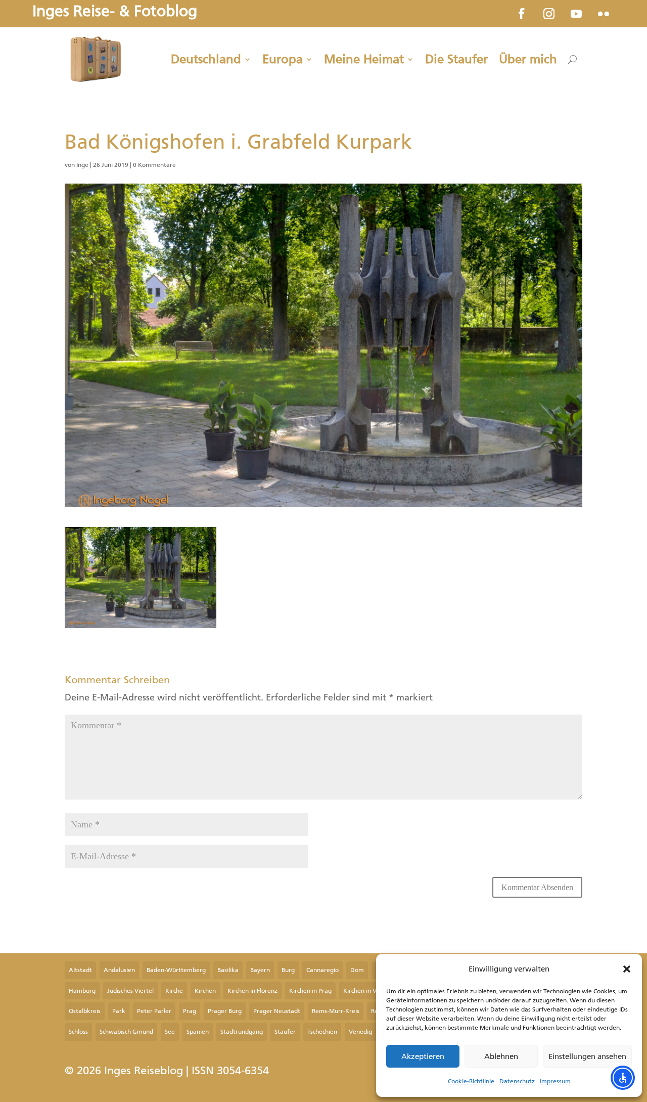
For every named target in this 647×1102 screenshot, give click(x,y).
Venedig (360, 1031)
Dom (357, 970)
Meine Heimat (364, 59)
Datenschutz (517, 1081)
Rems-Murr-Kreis (335, 1011)
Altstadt (80, 970)
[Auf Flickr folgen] (603, 14)
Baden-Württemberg (176, 970)
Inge (82, 164)
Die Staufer (456, 59)
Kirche (174, 990)
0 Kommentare (154, 164)
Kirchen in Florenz (252, 990)
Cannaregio (322, 970)
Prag (189, 1011)
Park (118, 1011)
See (170, 1031)
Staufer (285, 1031)
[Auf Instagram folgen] (549, 14)
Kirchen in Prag (310, 990)
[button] (627, 969)
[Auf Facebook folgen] (522, 14)
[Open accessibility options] (623, 1078)
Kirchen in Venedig (369, 990)
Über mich (528, 59)
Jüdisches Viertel (130, 990)
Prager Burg (225, 1011)
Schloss (78, 1031)
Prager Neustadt (276, 1011)
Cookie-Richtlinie (471, 1081)
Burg (288, 970)
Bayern (260, 970)
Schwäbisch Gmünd (126, 1031)
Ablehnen (501, 1056)
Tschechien (322, 1031)
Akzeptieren (422, 1056)
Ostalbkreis (85, 1011)
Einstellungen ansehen (587, 1056)
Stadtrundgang (241, 1031)
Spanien (198, 1031)
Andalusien (119, 970)
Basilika (228, 970)
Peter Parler (154, 1011)
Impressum (555, 1081)
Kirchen (205, 990)
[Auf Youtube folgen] (576, 14)
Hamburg (82, 990)
